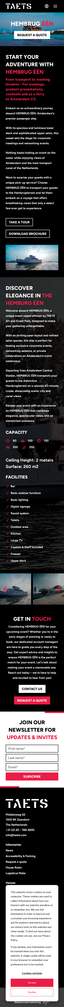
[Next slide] (58, 589)
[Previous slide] (6, 589)
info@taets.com (16, 835)
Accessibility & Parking (21, 856)
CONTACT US (32, 689)
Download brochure (28, 234)
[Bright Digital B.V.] (45, 1002)
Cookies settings (32, 973)
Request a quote (32, 35)
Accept (32, 982)
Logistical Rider (16, 873)
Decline (32, 992)
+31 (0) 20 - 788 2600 (20, 830)
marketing (35, 1002)
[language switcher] (47, 6)
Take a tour (19, 222)
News (9, 850)
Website (19, 1002)
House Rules (14, 867)
